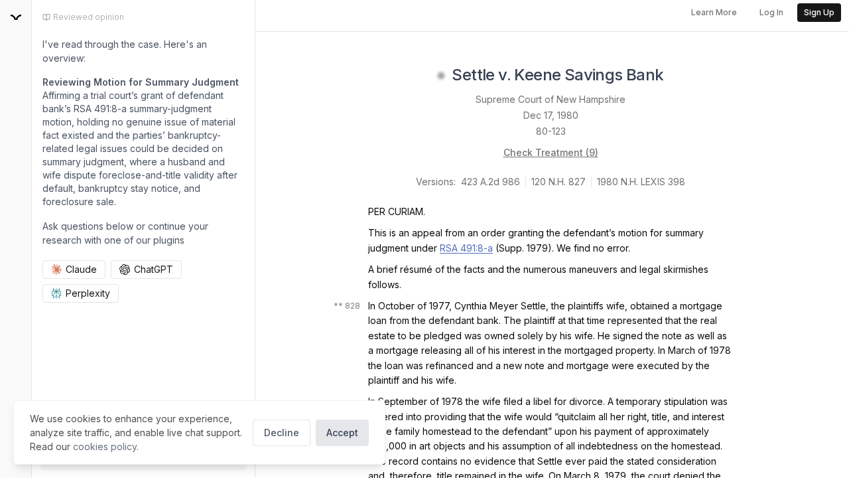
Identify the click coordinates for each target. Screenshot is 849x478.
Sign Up (819, 12)
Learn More (714, 12)
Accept (342, 432)
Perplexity (88, 293)
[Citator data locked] (441, 76)
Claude (81, 269)
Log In (771, 12)
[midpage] (16, 17)
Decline (281, 432)
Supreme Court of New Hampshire (550, 99)
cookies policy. (106, 446)
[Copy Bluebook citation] (678, 76)
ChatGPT (153, 269)
